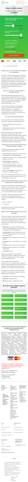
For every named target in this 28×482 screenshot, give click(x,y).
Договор (3, 443)
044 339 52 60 (18, 440)
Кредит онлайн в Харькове (20, 295)
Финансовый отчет (5, 427)
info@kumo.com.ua (6, 378)
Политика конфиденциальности (6, 449)
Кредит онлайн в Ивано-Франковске (19, 308)
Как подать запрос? (18, 427)
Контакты (3, 429)
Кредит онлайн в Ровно (19, 317)
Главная (4, 65)
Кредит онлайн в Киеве (6, 295)
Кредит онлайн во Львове (6, 308)
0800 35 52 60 (18, 441)
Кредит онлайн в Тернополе (7, 317)
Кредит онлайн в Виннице (6, 313)
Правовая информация (6, 446)
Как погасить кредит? (18, 429)
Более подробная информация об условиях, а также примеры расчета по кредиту (6, 399)
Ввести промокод (10, 51)
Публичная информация (6, 432)
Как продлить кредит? (18, 432)
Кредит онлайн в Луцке (19, 313)
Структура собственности (7, 434)
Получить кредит (14, 55)
